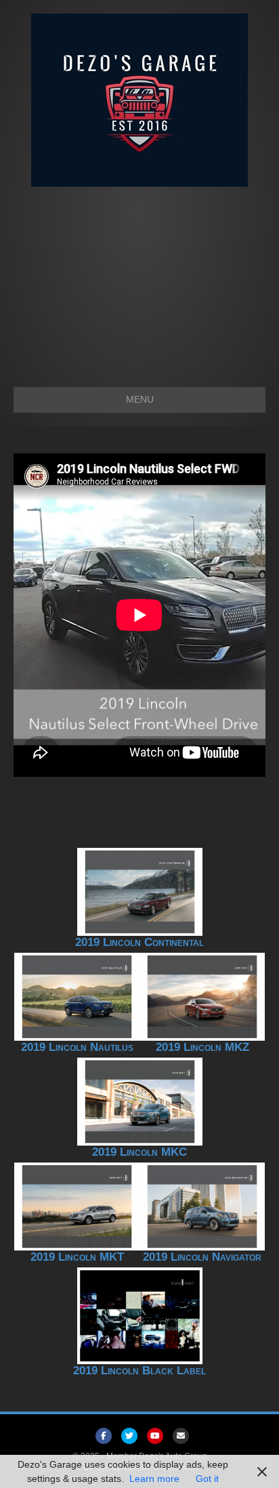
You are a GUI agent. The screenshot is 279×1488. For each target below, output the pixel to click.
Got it (207, 1478)
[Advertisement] (139, 280)
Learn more (154, 1478)
